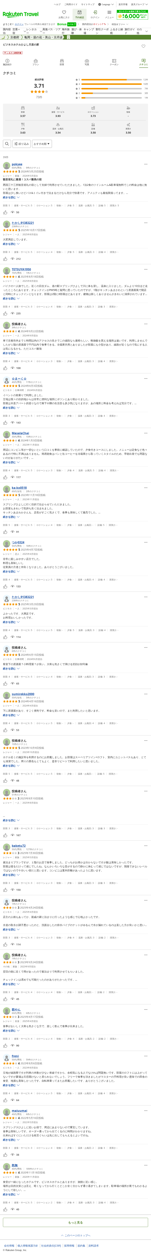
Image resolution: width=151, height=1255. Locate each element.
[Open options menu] (146, 164)
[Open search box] (7, 144)
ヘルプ (57, 4)
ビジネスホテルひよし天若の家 (21, 44)
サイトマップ (87, 4)
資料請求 (93, 1245)
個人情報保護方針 (27, 1245)
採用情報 (69, 1245)
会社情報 (9, 1245)
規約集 (81, 1245)
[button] (22, 165)
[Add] (143, 46)
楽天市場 (123, 4)
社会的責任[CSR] (51, 1245)
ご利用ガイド (71, 4)
